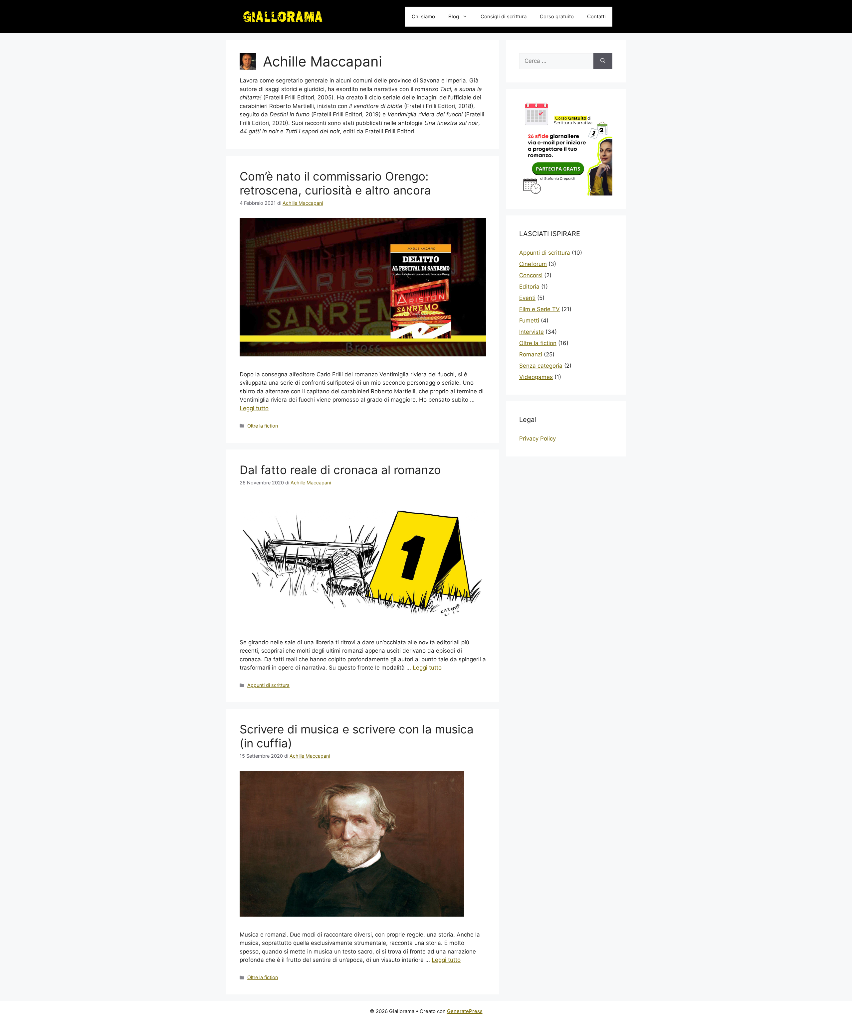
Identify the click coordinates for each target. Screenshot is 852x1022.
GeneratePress (465, 1011)
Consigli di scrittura (504, 16)
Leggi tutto (254, 408)
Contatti (596, 16)
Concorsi (530, 275)
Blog (453, 16)
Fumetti (529, 320)
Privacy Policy (537, 438)
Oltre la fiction (262, 426)
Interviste (531, 331)
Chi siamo (423, 16)
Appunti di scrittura (268, 685)
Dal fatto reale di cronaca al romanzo (340, 470)
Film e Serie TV (539, 309)
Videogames (536, 377)
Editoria (529, 286)
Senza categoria (540, 365)
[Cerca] (602, 61)
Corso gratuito (557, 16)
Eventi (527, 298)
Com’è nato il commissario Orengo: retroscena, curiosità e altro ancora (335, 183)
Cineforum (533, 264)
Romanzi (530, 354)
